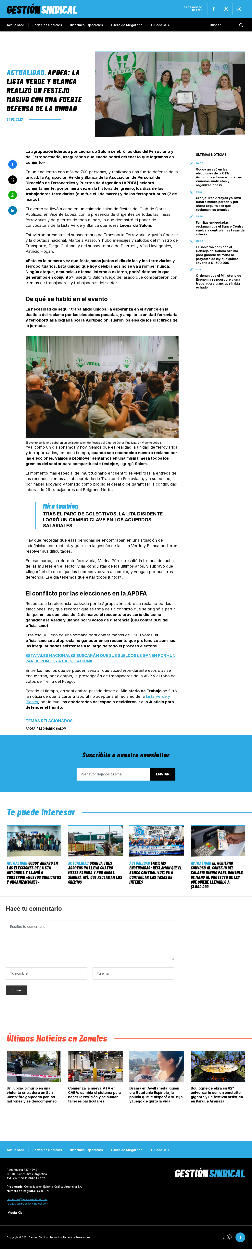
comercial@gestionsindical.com (27, 1199)
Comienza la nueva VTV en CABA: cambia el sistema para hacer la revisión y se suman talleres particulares (94, 1094)
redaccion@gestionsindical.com (27, 1203)
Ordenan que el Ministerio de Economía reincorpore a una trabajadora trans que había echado (218, 281)
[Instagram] (238, 9)
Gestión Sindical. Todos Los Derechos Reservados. (60, 1237)
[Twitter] (226, 9)
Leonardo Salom (52, 728)
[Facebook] (213, 9)
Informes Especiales (86, 25)
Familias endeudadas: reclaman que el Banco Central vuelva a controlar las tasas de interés (220, 228)
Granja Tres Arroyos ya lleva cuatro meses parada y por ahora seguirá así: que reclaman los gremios (218, 204)
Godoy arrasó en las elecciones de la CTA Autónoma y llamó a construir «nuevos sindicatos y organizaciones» (219, 177)
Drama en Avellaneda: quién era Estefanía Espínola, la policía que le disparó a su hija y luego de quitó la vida (156, 1094)
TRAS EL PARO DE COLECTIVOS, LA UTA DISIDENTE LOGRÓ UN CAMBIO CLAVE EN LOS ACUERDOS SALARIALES (103, 519)
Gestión (42, 9)
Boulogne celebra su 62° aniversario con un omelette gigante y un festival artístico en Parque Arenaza (217, 1094)
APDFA (30, 728)
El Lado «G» (160, 25)
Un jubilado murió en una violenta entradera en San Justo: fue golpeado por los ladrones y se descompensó (32, 1094)
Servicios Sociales (47, 25)
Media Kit (14, 1213)
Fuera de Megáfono (127, 25)
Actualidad (15, 25)
